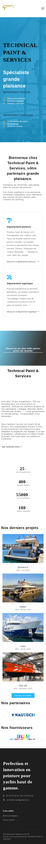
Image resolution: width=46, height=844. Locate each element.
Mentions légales (10, 816)
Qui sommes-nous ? (11, 447)
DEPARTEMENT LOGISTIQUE (18, 115)
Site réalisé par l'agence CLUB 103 (16, 834)
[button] (4, 715)
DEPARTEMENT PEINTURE (16, 92)
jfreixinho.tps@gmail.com (18, 800)
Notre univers (9, 820)
